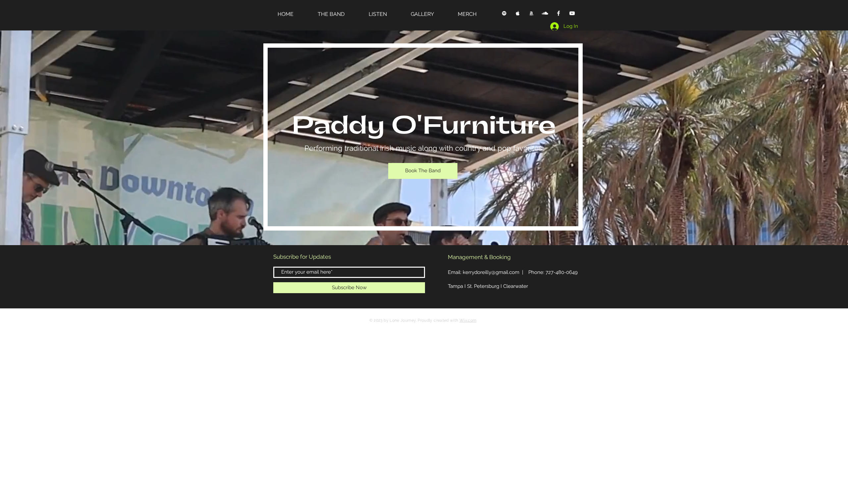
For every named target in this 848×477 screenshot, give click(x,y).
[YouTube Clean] (572, 13)
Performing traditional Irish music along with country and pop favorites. (424, 148)
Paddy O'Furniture (424, 126)
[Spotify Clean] (504, 13)
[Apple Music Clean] (517, 13)
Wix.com (468, 320)
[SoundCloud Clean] (545, 13)
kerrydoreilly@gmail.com (491, 272)
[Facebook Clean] (558, 13)
